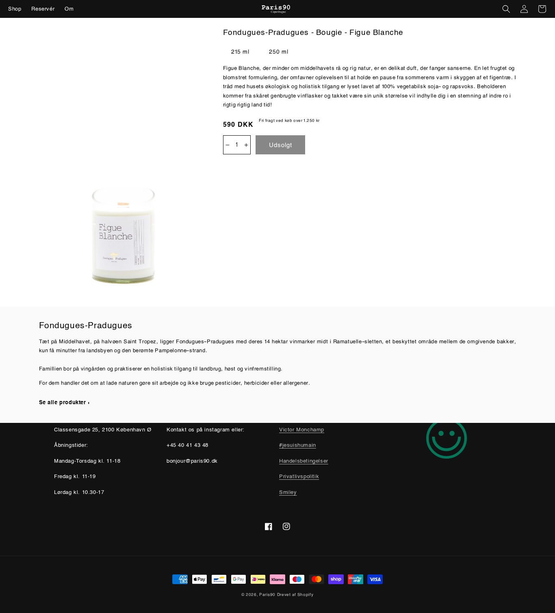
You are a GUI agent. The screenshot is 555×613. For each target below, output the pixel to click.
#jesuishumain (297, 445)
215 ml (240, 51)
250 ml (278, 51)
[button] (506, 9)
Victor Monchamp (301, 430)
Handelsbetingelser (303, 461)
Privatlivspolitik (299, 476)
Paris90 (267, 594)
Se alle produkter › (64, 402)
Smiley (288, 492)
